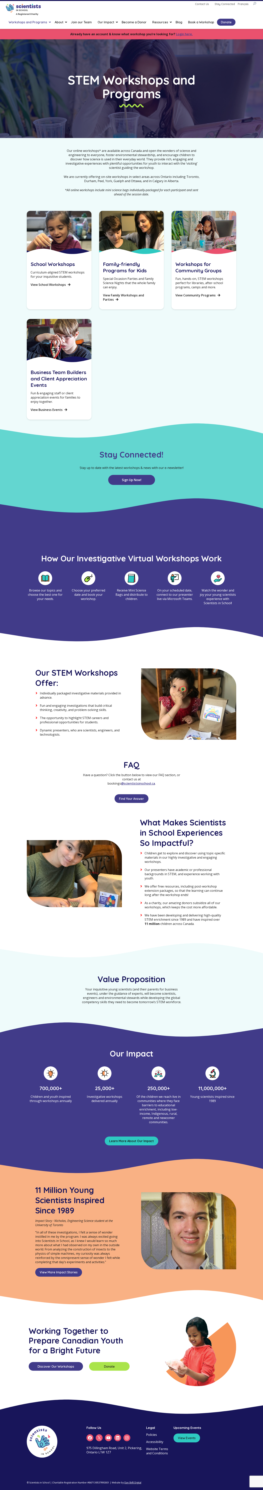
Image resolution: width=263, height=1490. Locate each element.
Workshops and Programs (28, 22)
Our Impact (106, 22)
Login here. (184, 34)
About (59, 22)
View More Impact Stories (59, 1272)
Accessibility (154, 1442)
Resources (160, 22)
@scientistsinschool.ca (138, 783)
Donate (226, 22)
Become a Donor (134, 22)
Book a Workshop (201, 22)
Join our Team (81, 22)
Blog (179, 22)
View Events (187, 1438)
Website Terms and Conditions (157, 1451)
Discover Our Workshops (56, 1366)
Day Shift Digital (132, 1482)
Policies (151, 1435)
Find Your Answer (131, 799)
